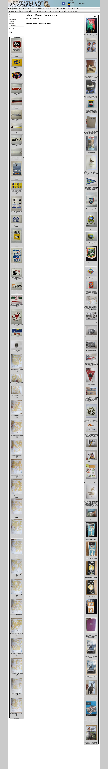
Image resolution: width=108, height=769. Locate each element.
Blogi (10, 17)
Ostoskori (11, 21)
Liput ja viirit (75, 9)
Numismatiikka (25, 11)
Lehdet (24, 9)
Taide (63, 11)
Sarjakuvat (16, 9)
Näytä (17, 56)
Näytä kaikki (16, 717)
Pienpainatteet (39, 9)
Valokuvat (66, 9)
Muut (75, 11)
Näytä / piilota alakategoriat (32, 18)
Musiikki (30, 9)
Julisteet (48, 9)
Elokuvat (69, 11)
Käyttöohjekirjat (13, 11)
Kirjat (10, 9)
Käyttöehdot (12, 19)
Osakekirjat (56, 11)
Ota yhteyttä (12, 25)
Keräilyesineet (57, 9)
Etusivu (11, 15)
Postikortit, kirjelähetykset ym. (41, 11)
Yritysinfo (11, 23)
